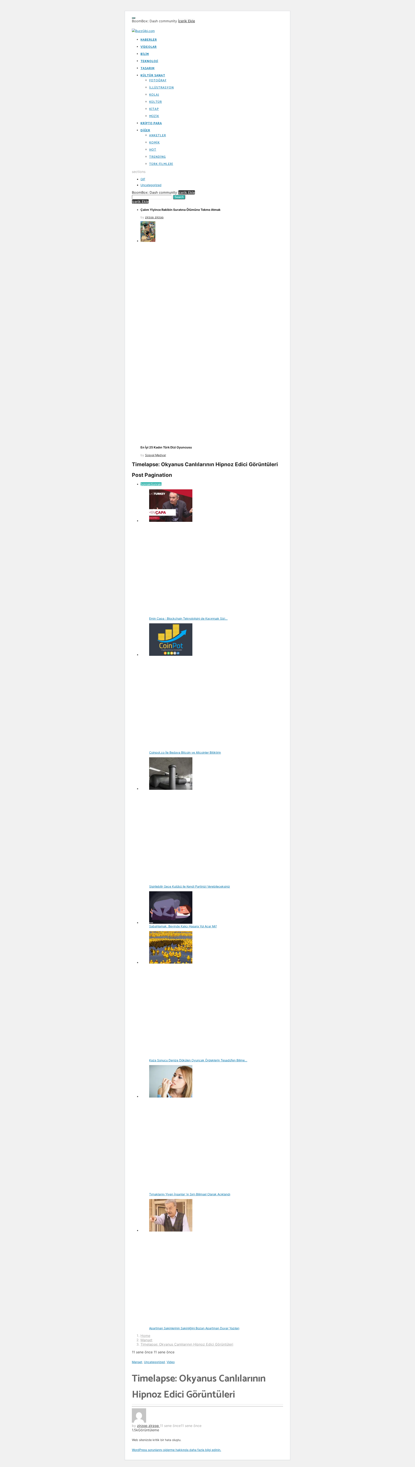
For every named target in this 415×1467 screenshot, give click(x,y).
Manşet (137, 1362)
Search (179, 197)
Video (171, 1362)
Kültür (155, 102)
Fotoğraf (157, 80)
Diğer (145, 130)
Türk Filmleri (161, 164)
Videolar (148, 47)
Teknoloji (149, 61)
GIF (142, 179)
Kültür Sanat (152, 75)
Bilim (144, 54)
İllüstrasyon (161, 87)
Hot (152, 149)
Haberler (148, 39)
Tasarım (147, 68)
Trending (157, 157)
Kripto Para (151, 123)
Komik (154, 142)
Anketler (157, 135)
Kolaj (154, 94)
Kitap (154, 109)
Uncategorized (150, 185)
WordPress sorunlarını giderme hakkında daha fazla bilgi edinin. (176, 1450)
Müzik (154, 116)
